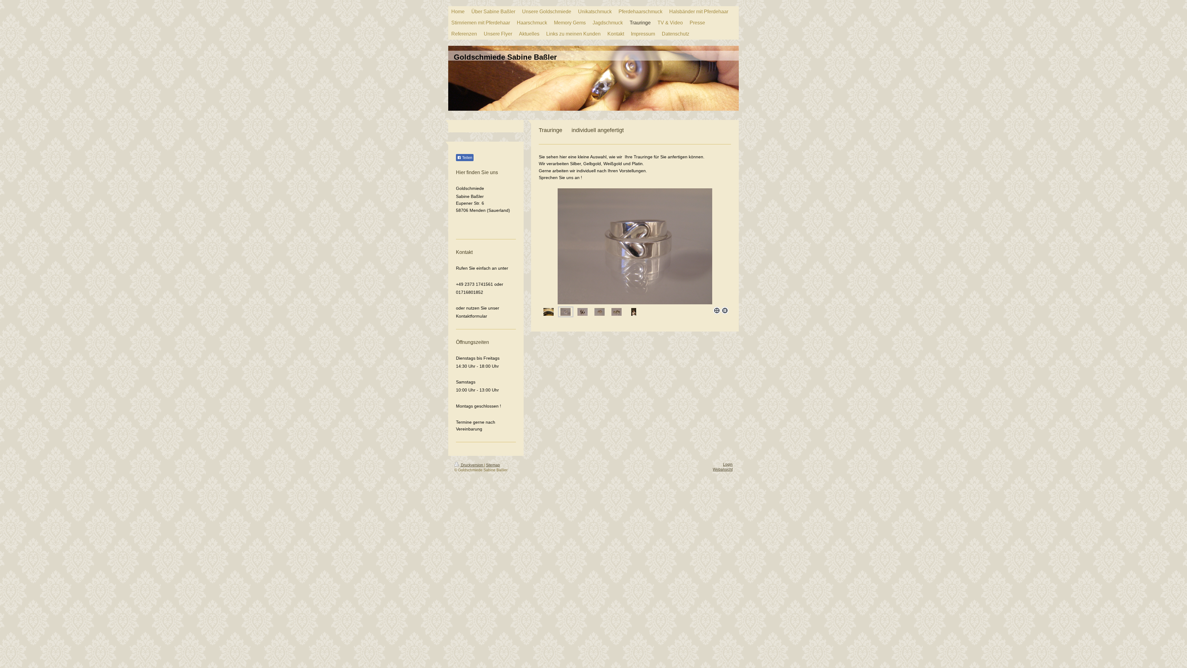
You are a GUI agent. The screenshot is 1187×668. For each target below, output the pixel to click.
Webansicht (723, 469)
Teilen (466, 158)
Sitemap (493, 465)
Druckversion (472, 465)
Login (728, 464)
